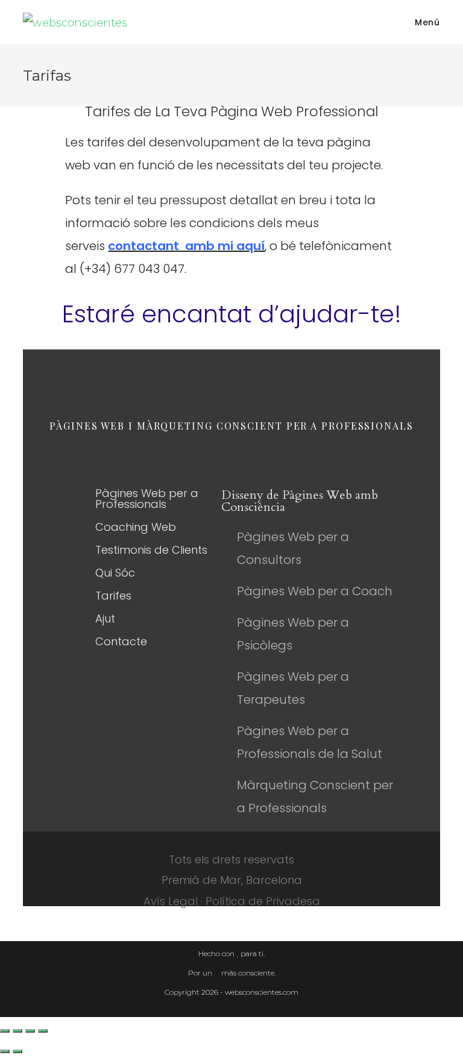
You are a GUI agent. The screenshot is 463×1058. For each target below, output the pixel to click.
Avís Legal (170, 901)
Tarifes (113, 595)
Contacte (121, 641)
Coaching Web (135, 526)
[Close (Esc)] (5, 1031)
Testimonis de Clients (151, 549)
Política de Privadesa (263, 901)
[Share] (17, 1031)
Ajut (105, 618)
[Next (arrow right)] (17, 1051)
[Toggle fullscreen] (30, 1031)
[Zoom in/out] (43, 1031)
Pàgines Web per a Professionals (146, 499)
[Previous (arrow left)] (5, 1051)
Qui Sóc (115, 572)
